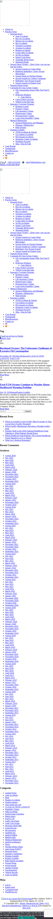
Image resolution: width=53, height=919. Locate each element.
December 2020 (11, 598)
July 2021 (9, 582)
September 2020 (11, 605)
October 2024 (10, 505)
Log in (8, 885)
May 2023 (9, 533)
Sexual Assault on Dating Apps (28, 83)
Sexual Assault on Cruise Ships (28, 69)
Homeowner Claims (23, 113)
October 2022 (10, 549)
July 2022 (9, 556)
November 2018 (11, 657)
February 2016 (11, 703)
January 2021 (10, 596)
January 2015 (10, 722)
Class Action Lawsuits (24, 99)
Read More (4, 375)
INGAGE (27, 908)
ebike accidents (11, 812)
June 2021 (9, 584)
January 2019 (10, 652)
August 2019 (10, 636)
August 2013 (10, 762)
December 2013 (11, 752)
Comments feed (11, 889)
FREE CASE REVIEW (10, 165)
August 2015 (10, 715)
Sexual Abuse (10, 863)
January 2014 (10, 750)
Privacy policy (28, 918)
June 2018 (9, 668)
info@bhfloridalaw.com (35, 162)
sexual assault (10, 865)
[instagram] (5, 167)
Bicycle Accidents (22, 39)
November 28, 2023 (8, 356)
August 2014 (10, 734)
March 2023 (10, 537)
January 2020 (10, 624)
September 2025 (11, 481)
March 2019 (10, 647)
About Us (9, 29)
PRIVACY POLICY (31, 906)
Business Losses (22, 106)
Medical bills (10, 837)
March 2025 (10, 495)
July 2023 (9, 528)
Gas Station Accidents (24, 134)
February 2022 (11, 565)
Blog (7, 798)
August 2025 (10, 484)
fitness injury (10, 816)
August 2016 (10, 692)
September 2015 (11, 713)
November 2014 (11, 727)
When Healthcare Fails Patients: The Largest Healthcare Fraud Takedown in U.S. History (28, 436)
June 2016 (9, 696)
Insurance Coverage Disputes (22, 104)
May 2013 (9, 769)
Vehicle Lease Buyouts (24, 102)
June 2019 (9, 640)
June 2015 (9, 720)
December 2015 (11, 708)
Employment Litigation (14, 814)
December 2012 (11, 780)
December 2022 (11, 544)
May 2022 (9, 561)
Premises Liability (17, 130)
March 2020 (10, 619)
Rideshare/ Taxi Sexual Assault (28, 81)
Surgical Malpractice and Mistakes (29, 123)
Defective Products (23, 95)
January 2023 (10, 542)
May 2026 (9, 463)
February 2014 (11, 748)
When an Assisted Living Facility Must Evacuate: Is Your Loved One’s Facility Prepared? (28, 422)
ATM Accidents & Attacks (26, 132)
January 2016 (10, 706)
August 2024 (10, 507)
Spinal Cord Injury (23, 57)
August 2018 (10, 664)
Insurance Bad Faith (13, 826)
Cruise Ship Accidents (24, 53)
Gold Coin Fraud (12, 821)
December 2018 (11, 654)
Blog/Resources (11, 151)
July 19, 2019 (5, 392)
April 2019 (9, 645)
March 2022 (10, 563)
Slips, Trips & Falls (23, 144)
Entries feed (10, 887)
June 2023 (9, 530)
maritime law (10, 833)
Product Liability (23, 392)
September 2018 (11, 661)
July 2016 (9, 694)
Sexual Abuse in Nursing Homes (28, 76)
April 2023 (9, 535)
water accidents (11, 875)
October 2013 (10, 757)
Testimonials (10, 148)
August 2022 (10, 554)
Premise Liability (12, 856)
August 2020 (10, 607)
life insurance (10, 830)
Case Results (10, 146)
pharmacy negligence (13, 854)
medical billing (11, 835)
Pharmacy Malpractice (24, 125)
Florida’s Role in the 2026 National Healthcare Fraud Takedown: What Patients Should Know (26, 432)
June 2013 (9, 766)
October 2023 (10, 521)
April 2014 (9, 743)
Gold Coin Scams (12, 823)
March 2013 (10, 773)
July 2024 (9, 509)
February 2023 (11, 540)
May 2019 (9, 643)
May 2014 (9, 741)
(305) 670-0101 (13, 162)
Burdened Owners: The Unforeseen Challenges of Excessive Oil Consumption (26, 349)
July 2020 (9, 610)
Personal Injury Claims (24, 116)
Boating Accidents (22, 50)
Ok (20, 918)
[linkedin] (3, 167)
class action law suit (13, 805)
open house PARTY (13, 849)
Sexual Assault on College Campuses (30, 78)
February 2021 (11, 593)
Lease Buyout (10, 828)
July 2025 (9, 486)
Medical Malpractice (18, 120)
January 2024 (10, 516)
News (7, 844)
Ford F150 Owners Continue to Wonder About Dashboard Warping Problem (25, 386)
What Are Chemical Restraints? (18, 440)
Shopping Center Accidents (26, 139)
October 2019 (10, 631)
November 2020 (11, 600)
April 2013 (9, 771)
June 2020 (9, 612)
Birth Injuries (20, 127)
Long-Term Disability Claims (27, 118)
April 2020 (9, 617)
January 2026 (10, 472)
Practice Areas (11, 32)
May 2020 (9, 614)
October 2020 (10, 603)
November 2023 (11, 519)
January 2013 (10, 778)
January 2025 (10, 500)
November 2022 (11, 547)
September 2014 (11, 731)
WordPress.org (11, 892)
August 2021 (10, 579)
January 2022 (10, 568)
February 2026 (11, 470)
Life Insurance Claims (24, 111)
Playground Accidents (24, 137)
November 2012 (11, 783)
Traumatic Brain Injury (24, 60)
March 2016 (10, 701)
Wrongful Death (22, 62)
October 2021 (10, 575)
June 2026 (9, 460)
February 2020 (11, 622)
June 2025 (9, 488)
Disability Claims (12, 809)
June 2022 (9, 558)
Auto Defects (26, 97)
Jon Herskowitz (22, 356)
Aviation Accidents (23, 48)
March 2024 (10, 514)
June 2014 (9, 738)
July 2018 (9, 666)
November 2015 (11, 710)
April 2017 (9, 675)
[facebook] (1, 167)
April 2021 (9, 589)
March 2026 (10, 467)
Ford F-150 (14, 358)
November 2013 (11, 755)
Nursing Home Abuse (19, 85)
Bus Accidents (21, 43)
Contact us (9, 153)
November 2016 (11, 685)
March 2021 (10, 591)
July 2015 (9, 717)
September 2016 (11, 689)
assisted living (10, 793)
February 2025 (11, 498)
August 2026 (10, 455)
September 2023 (11, 523)
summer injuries (11, 868)
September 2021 (11, 577)
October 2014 (10, 729)
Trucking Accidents (23, 46)
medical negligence (13, 842)
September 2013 (11, 759)
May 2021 (9, 586)
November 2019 (11, 629)
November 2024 (11, 502)
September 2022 (11, 551)
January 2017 (10, 682)
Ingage (14, 392)
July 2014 (9, 736)
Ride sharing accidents (14, 861)
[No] (36, 918)
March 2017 (10, 678)
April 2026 (9, 465)
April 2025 (9, 493)
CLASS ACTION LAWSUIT (17, 807)
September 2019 (11, 633)
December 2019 (11, 626)
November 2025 (11, 477)
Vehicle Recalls (11, 872)
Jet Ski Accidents (22, 55)
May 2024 (9, 512)
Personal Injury (16, 34)
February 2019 (11, 650)
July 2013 (9, 764)
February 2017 (11, 680)
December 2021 (11, 570)
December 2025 (11, 474)
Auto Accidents (21, 36)
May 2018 (9, 671)
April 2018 (9, 673)
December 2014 (11, 724)
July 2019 (9, 638)
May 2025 (9, 491)
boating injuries (11, 802)
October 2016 (10, 687)
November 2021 (11, 572)
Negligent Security (23, 141)
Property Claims (22, 109)
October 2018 (10, 659)
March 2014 (10, 745)
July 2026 (9, 458)
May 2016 (9, 699)
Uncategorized (11, 870)
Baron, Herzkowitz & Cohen (32, 903)
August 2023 (10, 526)
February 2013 (11, 776)
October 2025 (10, 479)
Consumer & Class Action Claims (24, 88)
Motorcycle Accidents (24, 41)
